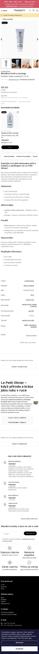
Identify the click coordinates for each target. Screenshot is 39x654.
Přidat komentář (19, 444)
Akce (2, 588)
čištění (26, 325)
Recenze (4, 586)
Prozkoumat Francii (17, 422)
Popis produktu (9, 156)
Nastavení (19, 642)
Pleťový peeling (29, 285)
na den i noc (30, 299)
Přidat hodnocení (19, 367)
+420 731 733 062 (9, 623)
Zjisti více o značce (17, 418)
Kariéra (3, 601)
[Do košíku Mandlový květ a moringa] (10, 147)
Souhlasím (19, 649)
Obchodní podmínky (7, 612)
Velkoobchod (5, 603)
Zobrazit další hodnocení (29, 518)
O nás (3, 584)
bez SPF (31, 311)
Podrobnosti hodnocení (27, 79)
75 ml (32, 295)
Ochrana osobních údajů (9, 614)
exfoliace (34, 327)
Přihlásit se (30, 533)
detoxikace (32, 325)
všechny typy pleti (28, 320)
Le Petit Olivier (5, 71)
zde (30, 638)
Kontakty (3, 599)
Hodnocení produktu (24, 156)
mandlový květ (26, 304)
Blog (2, 597)
